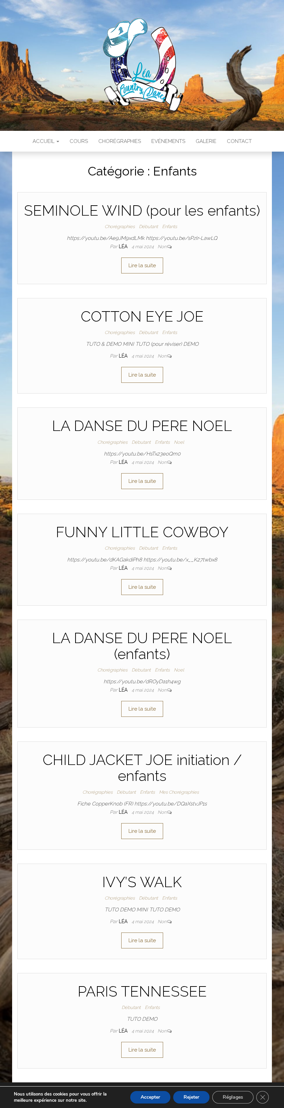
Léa (124, 246)
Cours (79, 141)
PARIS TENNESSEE (142, 991)
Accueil (44, 141)
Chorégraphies (119, 141)
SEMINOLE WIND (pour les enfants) (142, 210)
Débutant (148, 226)
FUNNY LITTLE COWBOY (142, 532)
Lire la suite (142, 265)
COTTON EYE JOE (142, 316)
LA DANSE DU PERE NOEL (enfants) (142, 646)
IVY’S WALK (142, 882)
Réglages (233, 1097)
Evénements (168, 141)
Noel (179, 442)
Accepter (150, 1097)
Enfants (169, 226)
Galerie (206, 141)
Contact (239, 141)
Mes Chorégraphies (179, 792)
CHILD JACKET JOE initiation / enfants (142, 767)
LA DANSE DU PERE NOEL (142, 425)
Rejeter (191, 1097)
